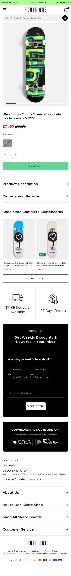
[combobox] (35, 18)
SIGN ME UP (35, 406)
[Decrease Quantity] (5, 154)
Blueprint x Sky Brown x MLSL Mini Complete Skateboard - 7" (52, 264)
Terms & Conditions (16, 551)
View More (35, 278)
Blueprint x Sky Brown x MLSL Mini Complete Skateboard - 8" (18, 264)
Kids (42, 254)
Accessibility (9, 553)
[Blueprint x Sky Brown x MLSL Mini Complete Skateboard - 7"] (52, 239)
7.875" (7, 143)
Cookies (35, 551)
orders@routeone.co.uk (22, 479)
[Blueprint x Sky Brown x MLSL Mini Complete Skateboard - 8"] (19, 239)
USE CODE (36, 2)
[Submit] (65, 18)
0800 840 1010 (14, 470)
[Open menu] (4, 9)
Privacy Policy (51, 551)
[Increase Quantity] (16, 154)
